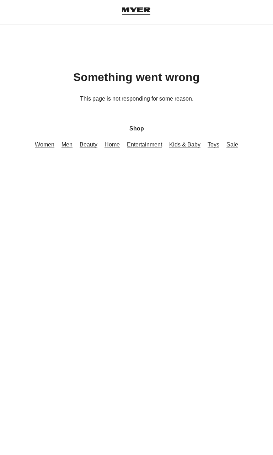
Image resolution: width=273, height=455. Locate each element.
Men (67, 144)
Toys (213, 144)
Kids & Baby (184, 144)
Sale (232, 144)
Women (44, 144)
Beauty (88, 144)
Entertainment (144, 144)
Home (112, 144)
